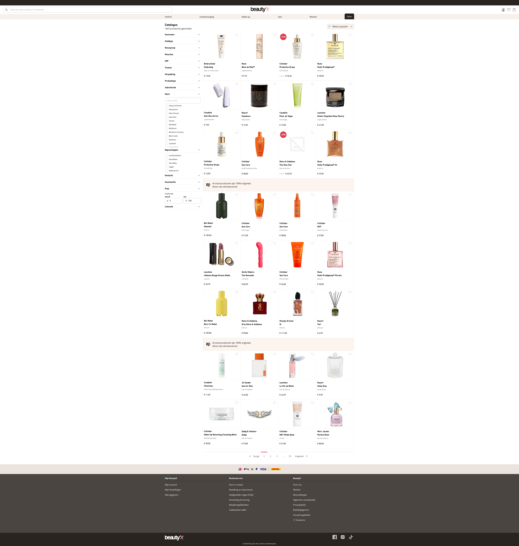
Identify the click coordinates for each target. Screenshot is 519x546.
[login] (503, 9)
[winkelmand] (514, 9)
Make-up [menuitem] (246, 16)
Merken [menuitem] (313, 16)
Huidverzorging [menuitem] (207, 16)
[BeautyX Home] (260, 9)
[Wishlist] (508, 9)
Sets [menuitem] (280, 16)
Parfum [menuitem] (168, 16)
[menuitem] (349, 16)
